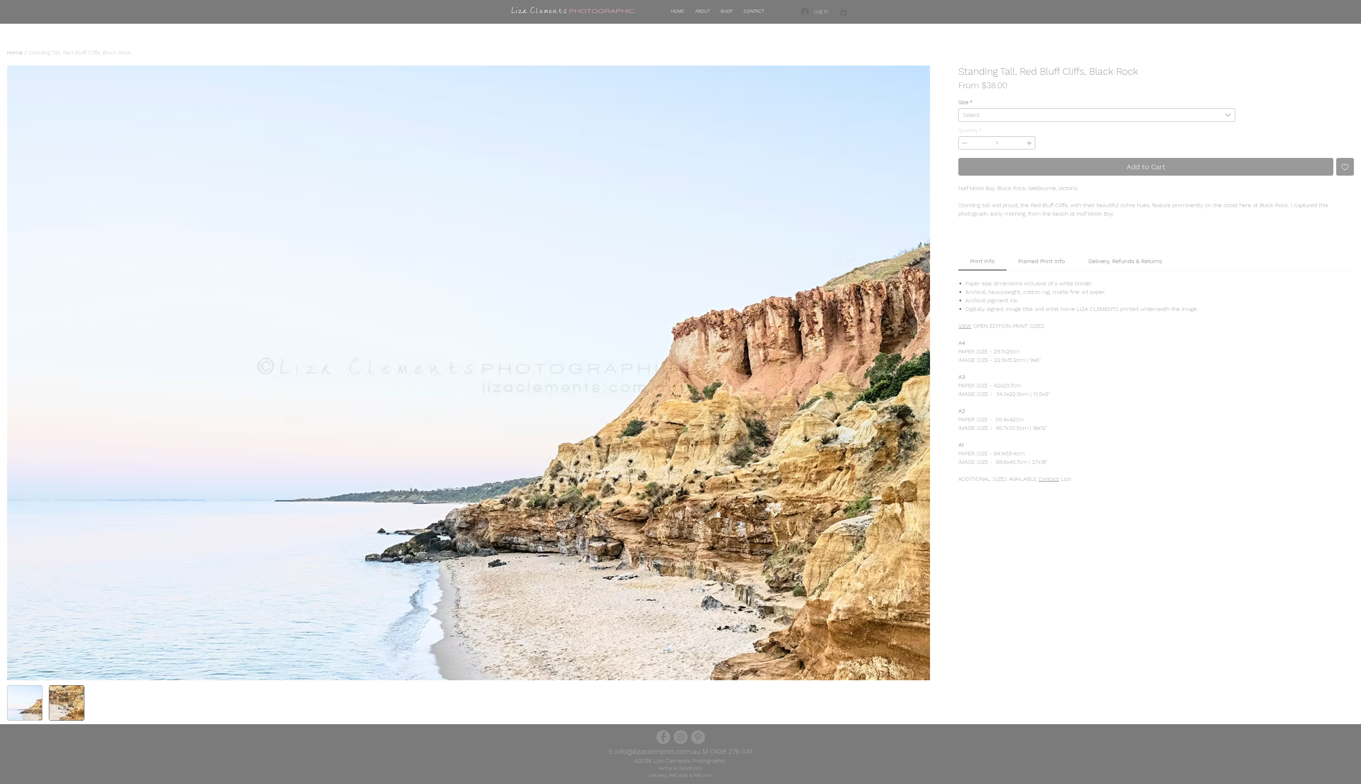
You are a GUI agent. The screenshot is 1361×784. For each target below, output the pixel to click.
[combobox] (1096, 115)
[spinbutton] (996, 143)
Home (15, 52)
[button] (843, 11)
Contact (1048, 479)
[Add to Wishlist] (1345, 167)
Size (965, 102)
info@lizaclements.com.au (657, 751)
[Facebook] (663, 737)
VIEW (964, 326)
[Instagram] (681, 737)
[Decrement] (963, 143)
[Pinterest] (698, 737)
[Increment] (1029, 143)
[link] (982, 261)
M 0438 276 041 (726, 751)
